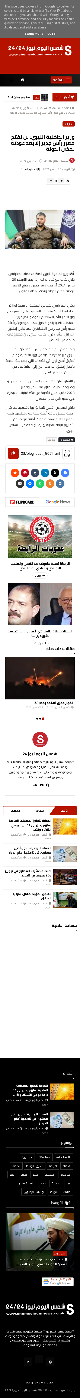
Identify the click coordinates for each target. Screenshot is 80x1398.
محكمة (56, 1183)
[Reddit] (15, 473)
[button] (61, 79)
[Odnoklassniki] (50, 483)
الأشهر (64, 810)
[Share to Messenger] (30, 483)
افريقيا (53, 1165)
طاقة (23, 1174)
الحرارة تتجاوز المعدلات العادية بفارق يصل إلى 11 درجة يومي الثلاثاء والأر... (30, 825)
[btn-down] (50, 180)
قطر (12, 1174)
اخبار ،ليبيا (27, 1157)
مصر (43, 1183)
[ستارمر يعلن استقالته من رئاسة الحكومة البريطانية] (44, 97)
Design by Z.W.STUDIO (39, 1382)
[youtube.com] (39, 1359)
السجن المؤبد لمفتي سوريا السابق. (32, 896)
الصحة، (16, 1165)
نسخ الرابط (67, 453)
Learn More (34, 33)
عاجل (36, 97)
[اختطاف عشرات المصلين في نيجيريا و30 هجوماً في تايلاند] (65, 877)
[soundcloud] (34, 785)
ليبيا (69, 1183)
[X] (55, 473)
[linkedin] (45, 473)
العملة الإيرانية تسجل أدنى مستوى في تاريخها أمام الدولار (29, 850)
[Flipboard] (22, 502)
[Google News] (58, 502)
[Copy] (13, 453)
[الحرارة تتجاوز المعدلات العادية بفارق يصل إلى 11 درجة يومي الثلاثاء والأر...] (65, 826)
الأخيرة (40, 810)
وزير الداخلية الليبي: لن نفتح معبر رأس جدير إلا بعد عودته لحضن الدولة (42, 110)
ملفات (67, 1191)
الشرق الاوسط (34, 1165)
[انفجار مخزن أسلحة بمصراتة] (40, 678)
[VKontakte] (60, 483)
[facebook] (46, 785)
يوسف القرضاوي (34, 1191)
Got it (52, 33)
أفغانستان (44, 1157)
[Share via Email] (20, 483)
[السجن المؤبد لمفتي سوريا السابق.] (65, 900)
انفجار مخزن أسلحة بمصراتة (54, 703)
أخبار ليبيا (38, 107)
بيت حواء (66, 1174)
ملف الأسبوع (27, 1183)
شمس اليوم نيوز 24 (40, 753)
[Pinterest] (25, 473)
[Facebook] (65, 473)
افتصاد (67, 1165)
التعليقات (15, 810)
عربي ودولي (60, 1248)
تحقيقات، (49, 1174)
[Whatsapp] (40, 483)
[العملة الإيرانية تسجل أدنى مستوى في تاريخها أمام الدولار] (65, 854)
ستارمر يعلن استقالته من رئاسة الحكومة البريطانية (17, 97)
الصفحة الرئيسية (61, 107)
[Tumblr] (35, 473)
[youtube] (40, 785)
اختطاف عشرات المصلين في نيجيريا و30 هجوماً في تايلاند (27, 873)
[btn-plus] (61, 180)
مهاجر (53, 1191)
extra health (63, 1157)
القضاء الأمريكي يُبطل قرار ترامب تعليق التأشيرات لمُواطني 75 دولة (43, 1261)
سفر (35, 1174)
